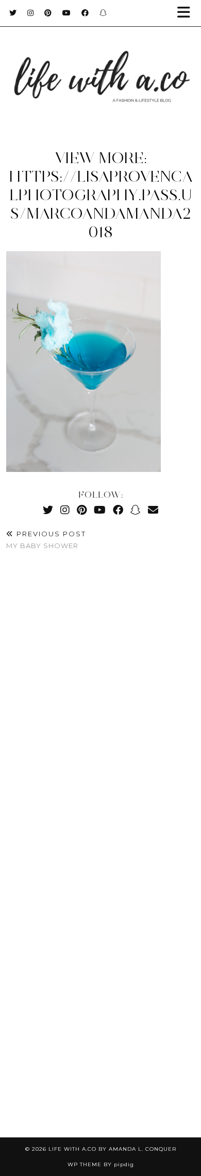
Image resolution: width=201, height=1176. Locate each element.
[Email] (153, 510)
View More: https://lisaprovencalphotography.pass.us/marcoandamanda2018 (101, 194)
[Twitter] (13, 12)
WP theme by (101, 1164)
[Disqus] (100, 711)
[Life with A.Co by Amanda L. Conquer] (100, 66)
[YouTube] (66, 12)
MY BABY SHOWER (46, 540)
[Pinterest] (48, 12)
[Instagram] (30, 12)
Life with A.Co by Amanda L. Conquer (112, 1149)
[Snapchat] (103, 12)
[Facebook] (85, 12)
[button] (187, 13)
